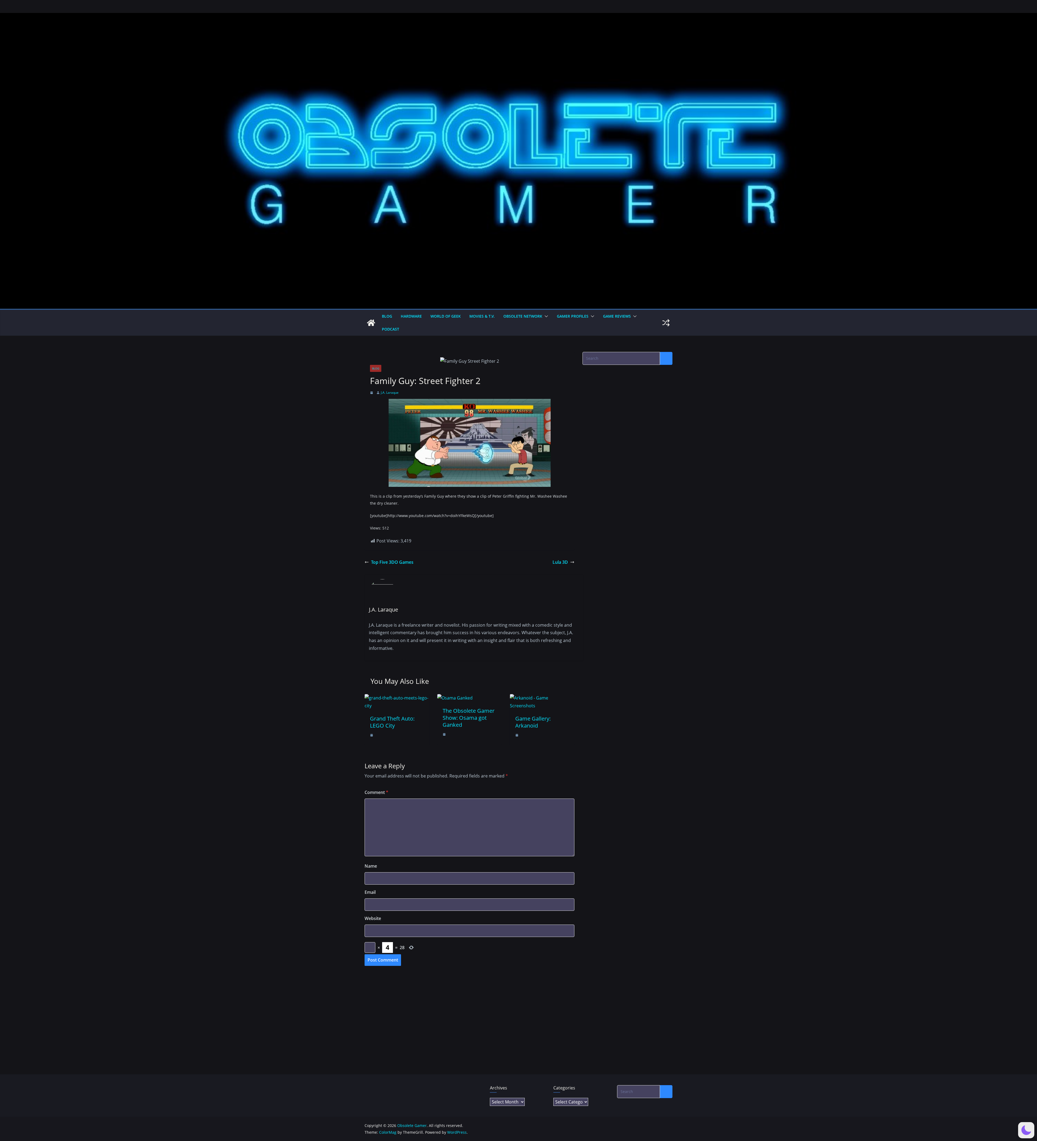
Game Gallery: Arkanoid (533, 722)
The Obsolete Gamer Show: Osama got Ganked (468, 717)
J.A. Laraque (390, 392)
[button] (545, 316)
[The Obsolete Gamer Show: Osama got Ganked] (455, 698)
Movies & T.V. (482, 316)
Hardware (411, 316)
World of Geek (445, 316)
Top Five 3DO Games (392, 562)
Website (373, 918)
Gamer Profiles (572, 316)
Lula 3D (560, 562)
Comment (376, 792)
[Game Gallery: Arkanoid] (542, 698)
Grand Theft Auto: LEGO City (392, 722)
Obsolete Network (522, 316)
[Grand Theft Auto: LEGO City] (397, 698)
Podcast (390, 329)
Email (370, 892)
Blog (387, 316)
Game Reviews (617, 316)
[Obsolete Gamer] (371, 322)
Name (371, 866)
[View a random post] (665, 322)
